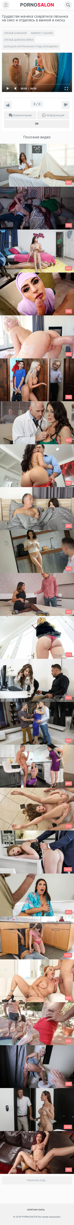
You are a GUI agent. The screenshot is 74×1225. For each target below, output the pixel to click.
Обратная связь (36, 1209)
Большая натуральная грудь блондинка (31, 46)
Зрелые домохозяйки (18, 39)
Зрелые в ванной (15, 33)
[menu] (6, 5)
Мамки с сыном (42, 33)
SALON (37, 5)
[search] (68, 5)
